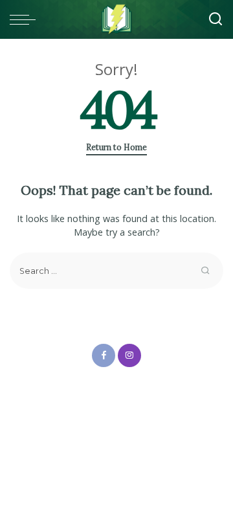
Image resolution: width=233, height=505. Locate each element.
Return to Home (116, 147)
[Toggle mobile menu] (26, 19)
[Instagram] (129, 355)
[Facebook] (103, 355)
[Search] (215, 19)
